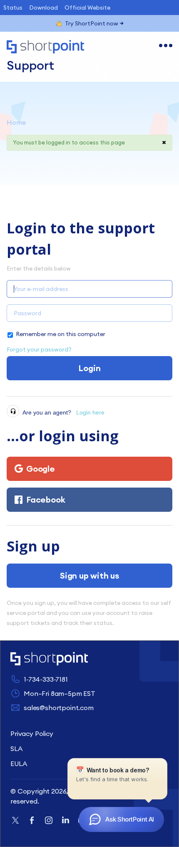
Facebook (45, 499)
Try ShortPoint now (91, 23)
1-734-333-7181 (46, 679)
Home (16, 122)
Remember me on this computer (60, 334)
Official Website (87, 7)
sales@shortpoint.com (59, 707)
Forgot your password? (39, 349)
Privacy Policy (31, 733)
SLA (16, 748)
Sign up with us (89, 575)
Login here (90, 412)
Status (12, 7)
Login (89, 368)
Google (40, 468)
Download (43, 7)
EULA (18, 763)
